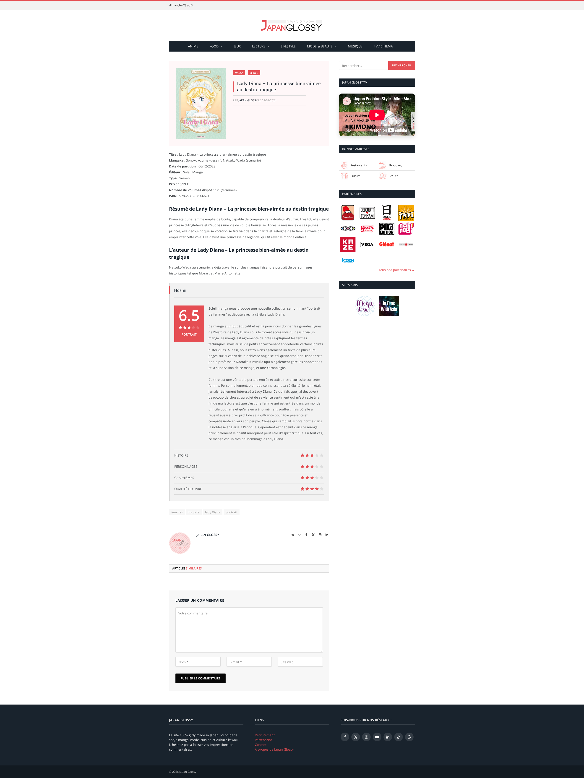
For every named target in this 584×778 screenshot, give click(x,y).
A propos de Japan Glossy (274, 749)
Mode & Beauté (320, 46)
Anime (193, 46)
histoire (193, 512)
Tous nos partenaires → (396, 269)
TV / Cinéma (383, 46)
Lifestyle (288, 46)
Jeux (237, 46)
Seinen (254, 72)
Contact (260, 744)
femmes (177, 512)
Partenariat (263, 740)
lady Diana (212, 512)
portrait (231, 512)
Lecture (259, 46)
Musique (355, 46)
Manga (239, 72)
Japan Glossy (248, 100)
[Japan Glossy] (292, 25)
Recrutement (265, 735)
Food (214, 46)
